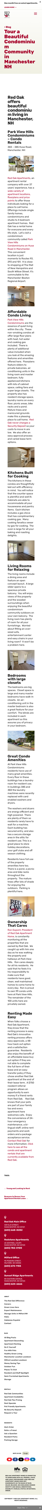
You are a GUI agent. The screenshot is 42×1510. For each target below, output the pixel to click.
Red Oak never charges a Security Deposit (21, 422)
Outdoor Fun (9, 1366)
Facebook (15, 1459)
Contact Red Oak (17, 1140)
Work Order (9, 1427)
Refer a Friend (10, 1430)
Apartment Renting (12, 1344)
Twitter (21, 1459)
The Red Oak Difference (14, 1301)
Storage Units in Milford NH (16, 1314)
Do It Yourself (10, 1347)
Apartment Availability (13, 1397)
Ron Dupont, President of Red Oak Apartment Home (20, 933)
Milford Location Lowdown (15, 1360)
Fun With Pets (10, 1350)
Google (25, 1453)
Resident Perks (10, 1437)
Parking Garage (11, 1440)
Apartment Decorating (14, 1341)
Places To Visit (10, 1370)
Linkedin (32, 1459)
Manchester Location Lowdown (17, 1357)
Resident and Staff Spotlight (16, 1373)
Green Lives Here (11, 1307)
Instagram (27, 1459)
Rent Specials (10, 1403)
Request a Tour (10, 1413)
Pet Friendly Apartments (15, 1406)
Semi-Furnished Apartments (16, 1376)
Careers (7, 1304)
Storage (7, 1379)
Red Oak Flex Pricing (13, 1400)
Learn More (9, 7)
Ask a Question (10, 1433)
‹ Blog (7, 27)
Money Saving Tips (12, 1363)
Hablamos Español (12, 1320)
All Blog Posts (10, 1337)
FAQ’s (6, 1317)
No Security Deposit (12, 1410)
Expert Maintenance (13, 1310)
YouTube (9, 1459)
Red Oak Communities (13, 1394)
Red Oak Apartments (19, 178)
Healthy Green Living (13, 1354)
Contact (7, 1323)
